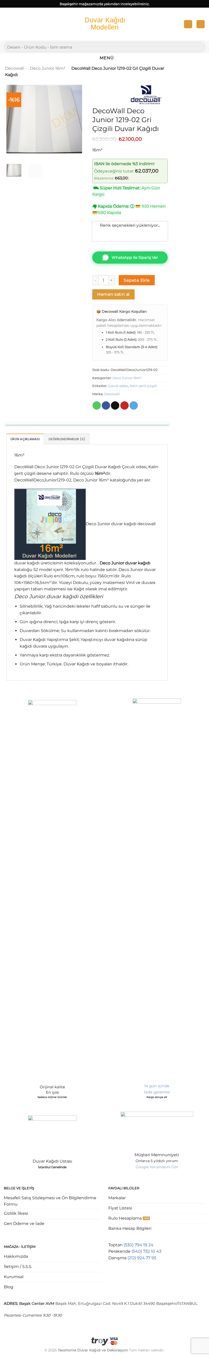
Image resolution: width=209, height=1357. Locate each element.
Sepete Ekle (137, 280)
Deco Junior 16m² (48, 68)
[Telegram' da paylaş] (133, 405)
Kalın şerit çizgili (143, 386)
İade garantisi (157, 1092)
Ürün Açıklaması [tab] (25, 439)
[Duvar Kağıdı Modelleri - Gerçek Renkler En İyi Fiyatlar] (104, 24)
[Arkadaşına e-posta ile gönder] (115, 405)
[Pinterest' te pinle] (124, 405)
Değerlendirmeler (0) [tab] (67, 439)
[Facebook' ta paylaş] (106, 405)
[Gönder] (199, 47)
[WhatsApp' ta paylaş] (97, 405)
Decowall (14, 68)
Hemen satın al (113, 294)
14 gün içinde (156, 1085)
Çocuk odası (118, 386)
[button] (7, 24)
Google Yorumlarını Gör (157, 1167)
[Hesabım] (188, 24)
